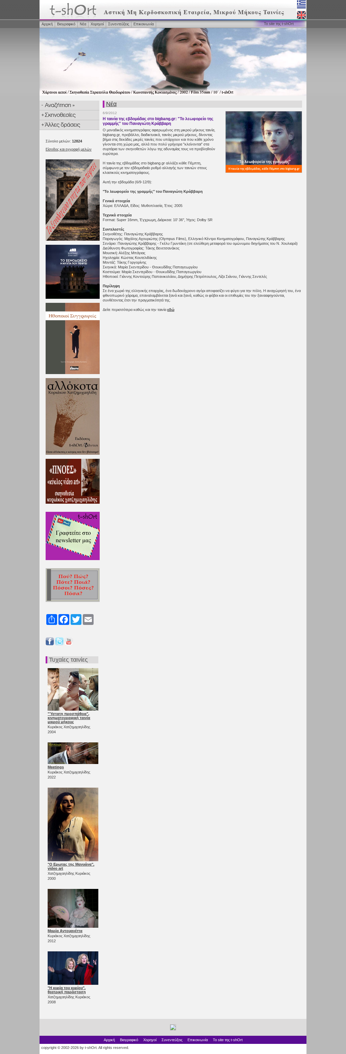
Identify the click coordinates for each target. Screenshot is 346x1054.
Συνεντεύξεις (118, 24)
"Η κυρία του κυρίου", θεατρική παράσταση (67, 990)
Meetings (56, 767)
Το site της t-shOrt (279, 24)
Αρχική (47, 24)
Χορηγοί (97, 24)
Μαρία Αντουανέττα (65, 931)
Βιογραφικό (66, 24)
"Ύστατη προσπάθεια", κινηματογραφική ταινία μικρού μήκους (69, 718)
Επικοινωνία (143, 24)
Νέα (83, 24)
